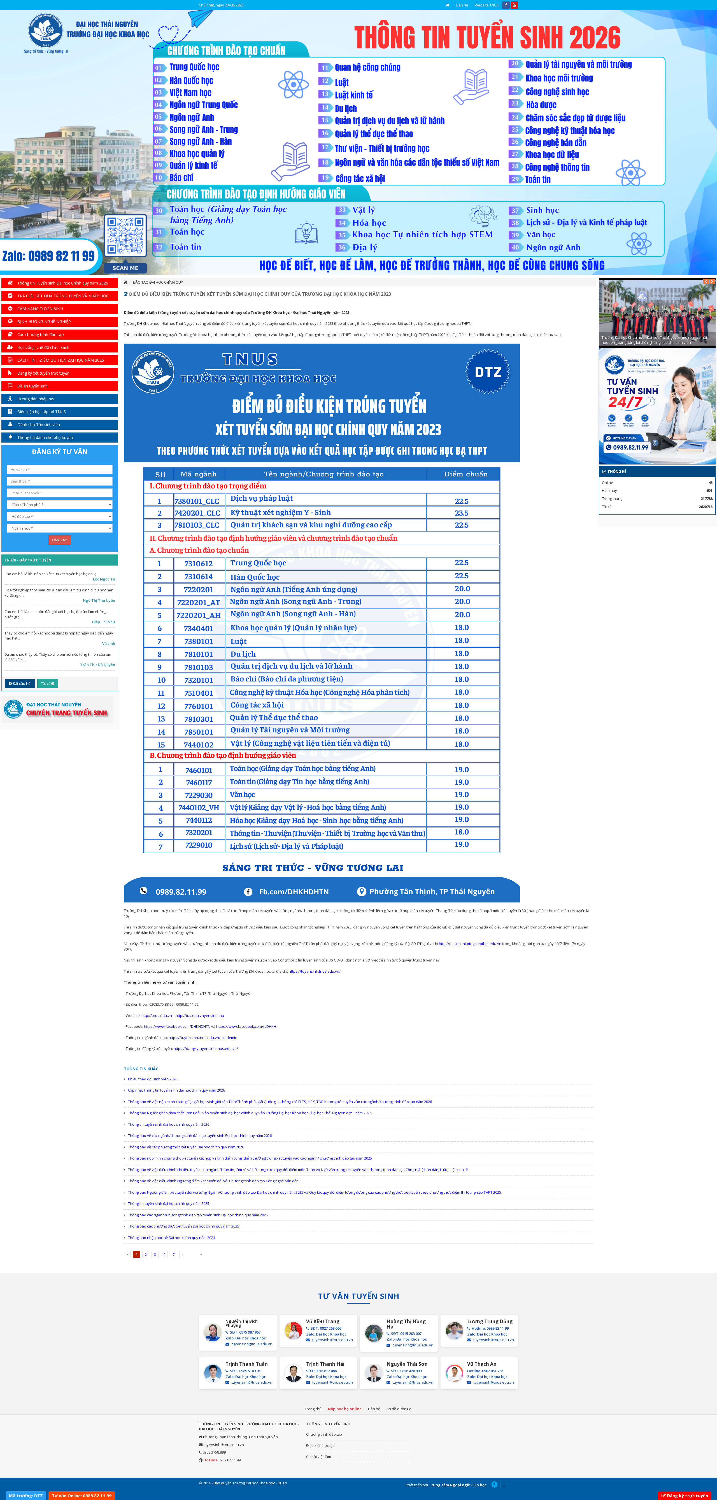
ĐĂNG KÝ (59, 539)
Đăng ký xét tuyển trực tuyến (42, 373)
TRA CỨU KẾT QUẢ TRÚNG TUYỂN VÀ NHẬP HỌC (62, 295)
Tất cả (46, 683)
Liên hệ (462, 5)
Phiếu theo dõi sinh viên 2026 (152, 1078)
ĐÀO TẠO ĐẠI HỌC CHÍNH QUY (158, 282)
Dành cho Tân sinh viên (38, 424)
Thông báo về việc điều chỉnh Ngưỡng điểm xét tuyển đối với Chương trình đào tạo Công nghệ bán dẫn (213, 1180)
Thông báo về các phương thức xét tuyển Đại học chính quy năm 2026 (186, 1146)
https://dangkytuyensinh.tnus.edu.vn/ (206, 1048)
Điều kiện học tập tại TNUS (41, 411)
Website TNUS (487, 5)
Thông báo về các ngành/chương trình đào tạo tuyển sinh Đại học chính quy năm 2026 (200, 1135)
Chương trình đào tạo (324, 1434)
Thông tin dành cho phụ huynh (44, 437)
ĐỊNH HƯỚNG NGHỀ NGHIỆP (43, 321)
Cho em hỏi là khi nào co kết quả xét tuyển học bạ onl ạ (50, 573)
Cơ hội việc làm (318, 1456)
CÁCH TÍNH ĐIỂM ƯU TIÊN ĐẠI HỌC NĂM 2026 (60, 360)
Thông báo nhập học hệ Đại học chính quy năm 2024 (171, 1237)
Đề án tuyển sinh (32, 386)
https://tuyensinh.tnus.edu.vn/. (315, 971)
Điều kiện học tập (320, 1445)
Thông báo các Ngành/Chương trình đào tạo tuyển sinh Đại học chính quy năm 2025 (198, 1214)
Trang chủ (313, 1408)
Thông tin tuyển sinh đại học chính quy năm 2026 (168, 1124)
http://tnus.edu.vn (156, 1015)
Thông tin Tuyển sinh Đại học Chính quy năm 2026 (62, 283)
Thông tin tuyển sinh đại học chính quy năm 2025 (168, 1203)
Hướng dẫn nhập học (35, 398)
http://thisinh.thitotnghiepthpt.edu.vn (470, 943)
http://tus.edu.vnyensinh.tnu (200, 1015)
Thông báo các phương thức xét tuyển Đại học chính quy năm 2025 (183, 1226)
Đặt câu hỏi (21, 683)
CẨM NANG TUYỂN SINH (39, 308)
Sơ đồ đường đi (399, 1408)
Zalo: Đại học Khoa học (245, 1338)
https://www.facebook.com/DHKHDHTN (177, 1026)
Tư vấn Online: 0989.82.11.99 (81, 1495)
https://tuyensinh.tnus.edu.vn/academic (203, 1037)
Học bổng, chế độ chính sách (42, 347)
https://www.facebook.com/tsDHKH (246, 1026)
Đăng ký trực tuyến (687, 1495)
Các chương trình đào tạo (40, 334)
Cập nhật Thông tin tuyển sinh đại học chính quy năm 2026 (176, 1090)
